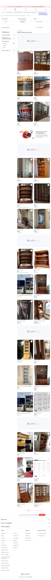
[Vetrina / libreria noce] (42, 495)
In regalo (4, 45)
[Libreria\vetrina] (25, 352)
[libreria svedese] (25, 221)
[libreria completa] (25, 469)
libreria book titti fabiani (17, 12)
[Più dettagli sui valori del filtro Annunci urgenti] (10, 50)
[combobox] (10, 21)
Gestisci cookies (4, 547)
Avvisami (43, 514)
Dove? (35, 18)
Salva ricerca (6, 27)
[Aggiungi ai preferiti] (32, 52)
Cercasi (4, 47)
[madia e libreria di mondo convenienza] (25, 286)
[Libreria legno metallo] (25, 312)
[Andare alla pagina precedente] (26, 510)
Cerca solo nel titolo (6, 35)
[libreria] (42, 88)
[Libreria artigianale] (42, 286)
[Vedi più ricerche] (49, 12)
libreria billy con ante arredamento (29, 12)
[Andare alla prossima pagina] (41, 510)
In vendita (4, 43)
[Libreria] (25, 63)
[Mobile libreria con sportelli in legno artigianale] (42, 378)
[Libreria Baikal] (42, 469)
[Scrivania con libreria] (25, 444)
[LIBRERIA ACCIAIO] (42, 404)
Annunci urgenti (5, 50)
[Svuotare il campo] (15, 21)
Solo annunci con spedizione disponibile (6, 38)
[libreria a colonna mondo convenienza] (25, 378)
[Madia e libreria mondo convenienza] (25, 404)
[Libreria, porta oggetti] (25, 495)
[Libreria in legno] (25, 195)
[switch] (13, 35)
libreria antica (9, 12)
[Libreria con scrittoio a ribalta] (42, 312)
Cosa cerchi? (5, 18)
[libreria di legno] (42, 221)
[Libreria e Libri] (42, 352)
